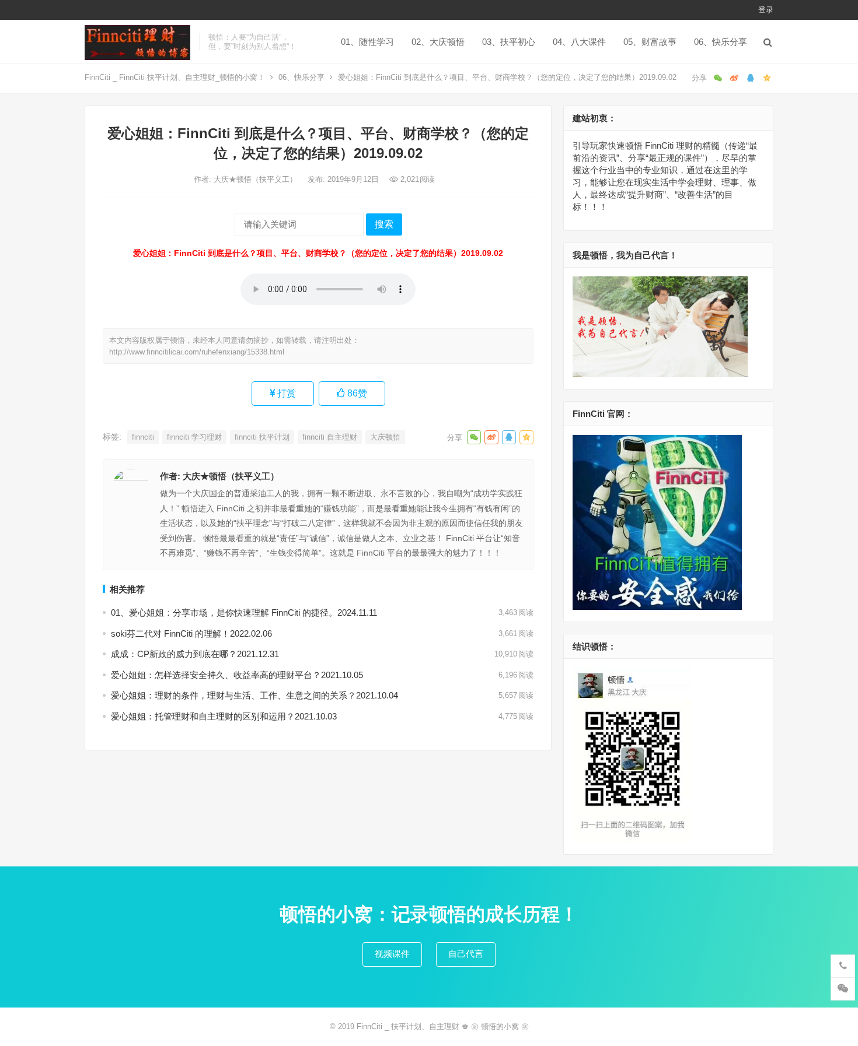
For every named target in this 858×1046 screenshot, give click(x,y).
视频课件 (392, 954)
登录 (765, 9)
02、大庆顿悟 (438, 42)
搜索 (384, 224)
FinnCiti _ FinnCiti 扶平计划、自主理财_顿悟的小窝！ (175, 77)
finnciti (143, 437)
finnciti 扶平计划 (262, 437)
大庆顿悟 (385, 437)
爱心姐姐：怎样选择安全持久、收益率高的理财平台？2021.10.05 (237, 675)
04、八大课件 (579, 42)
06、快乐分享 (720, 42)
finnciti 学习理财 (194, 437)
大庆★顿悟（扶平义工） (256, 179)
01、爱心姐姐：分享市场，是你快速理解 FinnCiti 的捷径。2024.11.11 (244, 612)
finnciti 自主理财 (329, 437)
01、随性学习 (367, 42)
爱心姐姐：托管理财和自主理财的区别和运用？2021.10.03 (224, 716)
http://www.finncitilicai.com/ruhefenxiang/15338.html (196, 352)
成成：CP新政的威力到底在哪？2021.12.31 (195, 654)
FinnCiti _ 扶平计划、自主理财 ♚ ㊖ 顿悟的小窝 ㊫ (443, 1026)
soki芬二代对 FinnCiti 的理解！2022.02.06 (191, 633)
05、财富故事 (649, 42)
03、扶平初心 (508, 42)
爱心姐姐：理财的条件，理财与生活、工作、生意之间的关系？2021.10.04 (254, 695)
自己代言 (465, 954)
